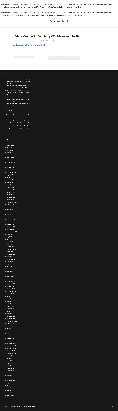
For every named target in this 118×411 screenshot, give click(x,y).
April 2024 (10, 214)
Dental (52, 40)
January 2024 (11, 222)
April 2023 (10, 244)
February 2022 (11, 279)
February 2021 (11, 308)
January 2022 (11, 281)
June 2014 (10, 361)
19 (13, 126)
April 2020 (10, 333)
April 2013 (10, 393)
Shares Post (59, 21)
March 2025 (10, 187)
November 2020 (11, 316)
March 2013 (10, 395)
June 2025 (10, 180)
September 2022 (12, 261)
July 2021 (9, 296)
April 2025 (10, 185)
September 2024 (12, 202)
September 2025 (12, 172)
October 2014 (11, 351)
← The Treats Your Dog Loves (24, 57)
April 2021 (10, 303)
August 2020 (10, 323)
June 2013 (10, 388)
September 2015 (11, 346)
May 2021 (9, 301)
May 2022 (10, 271)
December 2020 (11, 313)
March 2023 (10, 247)
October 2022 (11, 259)
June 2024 (10, 209)
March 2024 (10, 217)
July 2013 (9, 385)
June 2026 (10, 150)
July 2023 (10, 237)
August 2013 (10, 383)
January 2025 (11, 192)
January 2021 (11, 311)
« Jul (6, 135)
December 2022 (11, 254)
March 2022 (10, 276)
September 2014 (11, 353)
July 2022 (9, 266)
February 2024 (11, 219)
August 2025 (10, 175)
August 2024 (10, 204)
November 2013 (11, 378)
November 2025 (11, 167)
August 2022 (10, 264)
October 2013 (11, 380)
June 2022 (10, 269)
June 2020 (10, 328)
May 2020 (10, 331)
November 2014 (11, 348)
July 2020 (10, 326)
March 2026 (10, 157)
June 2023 (10, 239)
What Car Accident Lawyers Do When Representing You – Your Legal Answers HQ (18, 92)
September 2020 (12, 321)
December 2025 (11, 165)
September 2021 (11, 291)
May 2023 (10, 242)
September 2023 (12, 232)
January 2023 (11, 252)
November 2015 (11, 341)
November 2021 (11, 286)
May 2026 (10, 152)
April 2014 (10, 365)
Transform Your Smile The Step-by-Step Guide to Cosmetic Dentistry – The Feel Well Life (18, 81)
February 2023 (11, 249)
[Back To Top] (112, 407)
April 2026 (10, 155)
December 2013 (11, 375)
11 (10, 123)
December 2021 (11, 284)
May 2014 (9, 363)
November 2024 (11, 197)
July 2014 (9, 358)
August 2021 (10, 294)
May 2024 (10, 212)
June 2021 (10, 299)
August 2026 (10, 145)
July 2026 (9, 147)
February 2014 (11, 370)
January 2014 (11, 373)
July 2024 (9, 207)
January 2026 (11, 162)
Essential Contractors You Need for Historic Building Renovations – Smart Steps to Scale (18, 99)
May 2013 (9, 390)
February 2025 (11, 190)
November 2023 (11, 227)
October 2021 (11, 289)
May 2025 (10, 182)
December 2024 (11, 194)
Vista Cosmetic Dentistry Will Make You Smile (29, 45)
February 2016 (11, 336)
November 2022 (11, 256)
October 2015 (11, 343)
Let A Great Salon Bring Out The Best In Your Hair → (64, 58)
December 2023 (11, 224)
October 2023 (11, 229)
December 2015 (11, 338)
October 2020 (11, 318)
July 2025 (9, 177)
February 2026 (11, 160)
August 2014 (10, 356)
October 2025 (11, 170)
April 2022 (10, 274)
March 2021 (10, 306)
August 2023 (10, 234)
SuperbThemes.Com (29, 406)
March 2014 (10, 368)
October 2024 (11, 199)
